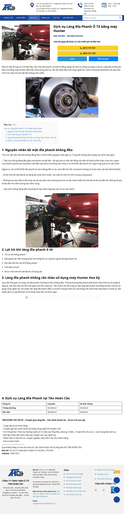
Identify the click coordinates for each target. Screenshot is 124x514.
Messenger (103, 58)
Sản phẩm (20, 18)
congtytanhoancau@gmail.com (44, 503)
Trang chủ (8, 18)
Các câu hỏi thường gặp (74, 474)
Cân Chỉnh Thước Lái (104, 479)
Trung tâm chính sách (73, 477)
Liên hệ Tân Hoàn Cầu (74, 494)
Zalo (72, 58)
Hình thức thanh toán (73, 484)
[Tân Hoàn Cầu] (14, 7)
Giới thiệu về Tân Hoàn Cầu (76, 491)
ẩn (14, 125)
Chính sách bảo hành (73, 481)
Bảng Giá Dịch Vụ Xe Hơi (105, 470)
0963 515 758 (44, 494)
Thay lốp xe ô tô (102, 474)
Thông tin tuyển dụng (73, 487)
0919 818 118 (54, 494)
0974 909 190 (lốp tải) (40, 496)
